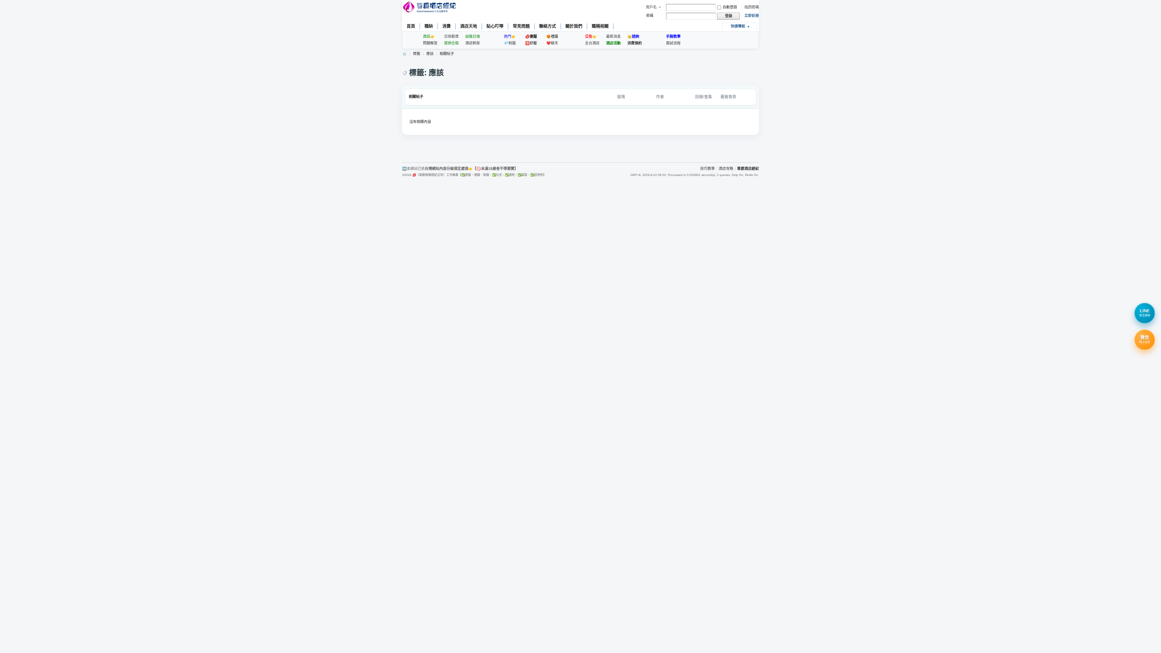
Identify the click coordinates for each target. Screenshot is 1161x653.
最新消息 (613, 36)
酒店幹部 (472, 43)
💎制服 (510, 43)
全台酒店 (592, 43)
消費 (446, 26)
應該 (430, 54)
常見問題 (521, 26)
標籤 (416, 54)
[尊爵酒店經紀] (430, 7)
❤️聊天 (552, 43)
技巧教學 (707, 169)
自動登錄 (730, 7)
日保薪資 (451, 36)
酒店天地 (468, 26)
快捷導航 (738, 26)
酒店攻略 (726, 169)
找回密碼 (751, 7)
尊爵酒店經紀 (404, 54)
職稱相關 (600, 26)
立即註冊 (751, 16)
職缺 (428, 26)
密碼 (649, 16)
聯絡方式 (547, 26)
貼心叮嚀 (494, 26)
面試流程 (673, 43)
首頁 (411, 26)
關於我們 (573, 26)
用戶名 (651, 7)
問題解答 (430, 43)
